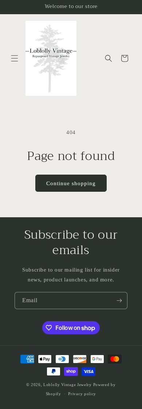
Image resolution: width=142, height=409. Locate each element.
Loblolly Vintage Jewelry (67, 384)
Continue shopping (71, 183)
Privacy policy (82, 394)
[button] (15, 58)
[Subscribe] (119, 300)
